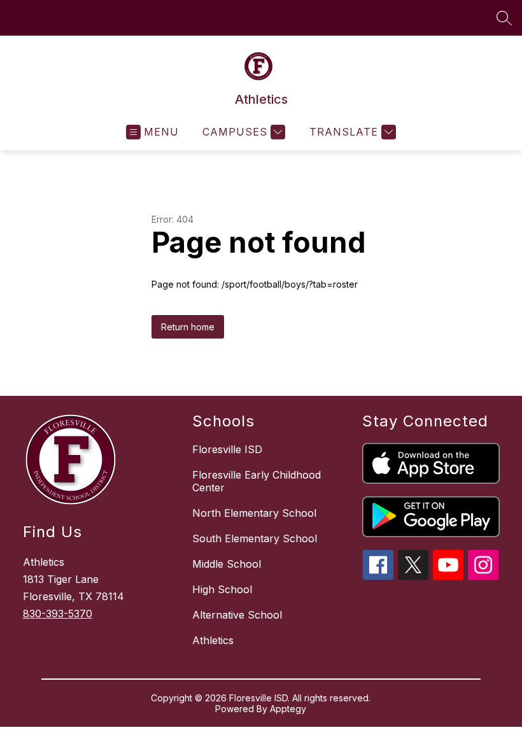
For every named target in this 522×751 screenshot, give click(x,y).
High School (222, 589)
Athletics (213, 640)
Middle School (226, 564)
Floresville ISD (227, 449)
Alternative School (237, 614)
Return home (188, 326)
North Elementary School (254, 513)
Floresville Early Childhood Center (256, 481)
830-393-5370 (57, 613)
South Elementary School (254, 538)
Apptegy (288, 708)
